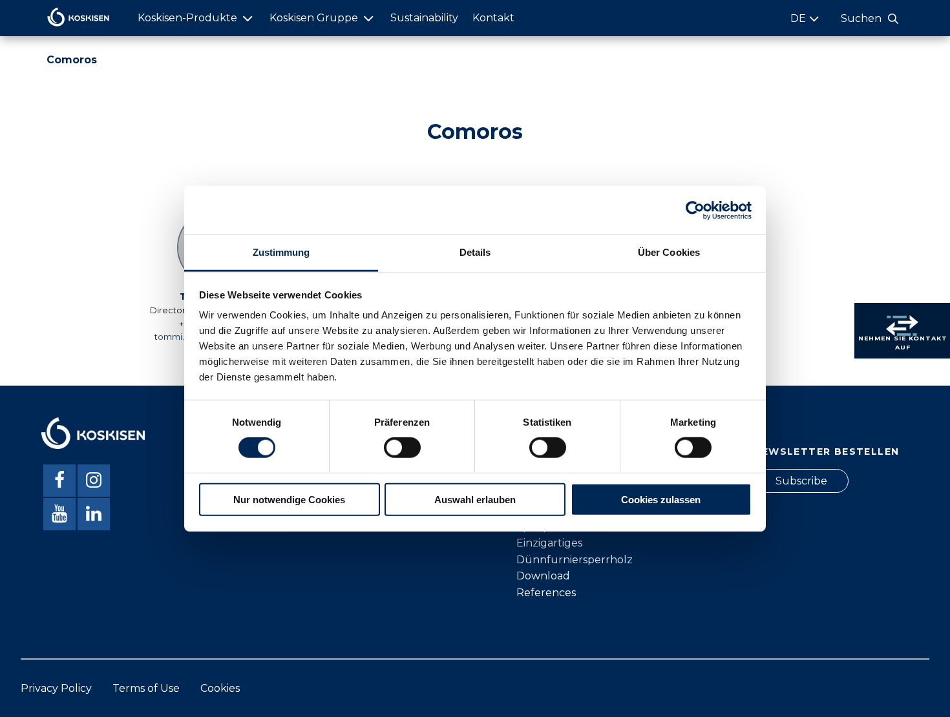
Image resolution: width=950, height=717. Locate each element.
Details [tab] (475, 252)
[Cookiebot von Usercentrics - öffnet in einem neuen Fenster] (695, 210)
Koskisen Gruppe (313, 18)
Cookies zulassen (661, 499)
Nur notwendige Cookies (289, 499)
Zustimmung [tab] (281, 252)
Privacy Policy (56, 688)
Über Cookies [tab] (669, 252)
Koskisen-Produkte (187, 18)
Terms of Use (146, 688)
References (546, 593)
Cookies (220, 688)
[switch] (402, 447)
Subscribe (801, 481)
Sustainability (424, 18)
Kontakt (493, 18)
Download (543, 576)
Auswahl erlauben (475, 499)
